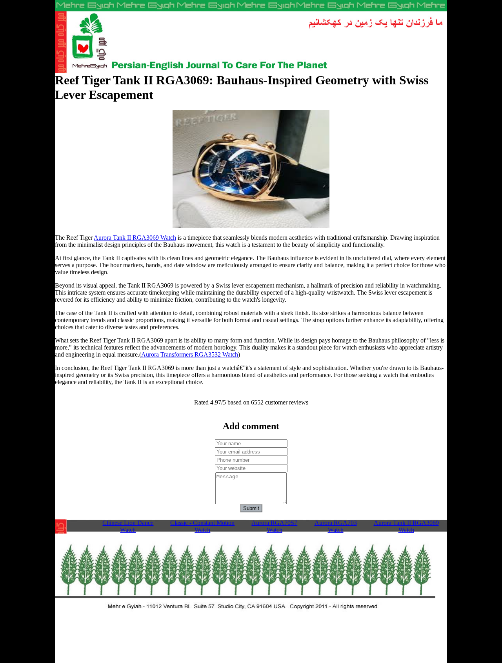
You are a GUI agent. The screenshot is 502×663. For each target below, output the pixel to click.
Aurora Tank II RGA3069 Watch (135, 237)
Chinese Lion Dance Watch (127, 526)
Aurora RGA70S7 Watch (274, 526)
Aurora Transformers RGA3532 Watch (189, 354)
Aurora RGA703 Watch (336, 526)
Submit (251, 508)
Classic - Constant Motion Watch (202, 526)
